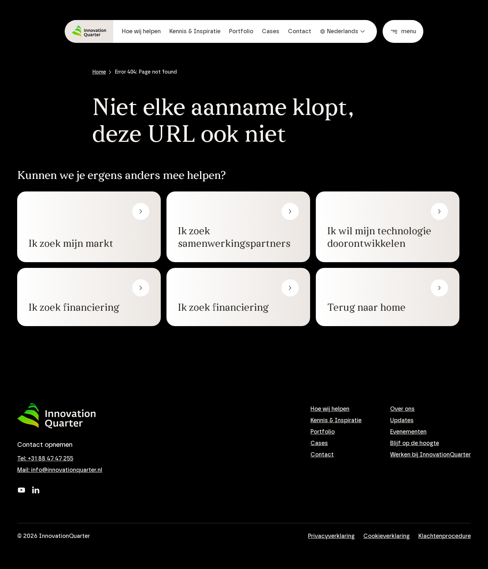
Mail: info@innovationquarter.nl (59, 470)
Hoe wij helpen (141, 31)
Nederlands (342, 31)
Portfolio (241, 31)
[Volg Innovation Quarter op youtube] (21, 490)
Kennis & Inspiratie (194, 31)
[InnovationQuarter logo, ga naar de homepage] (56, 416)
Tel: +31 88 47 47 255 (45, 458)
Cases (270, 31)
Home (99, 72)
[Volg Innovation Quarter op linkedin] (35, 490)
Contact (299, 31)
